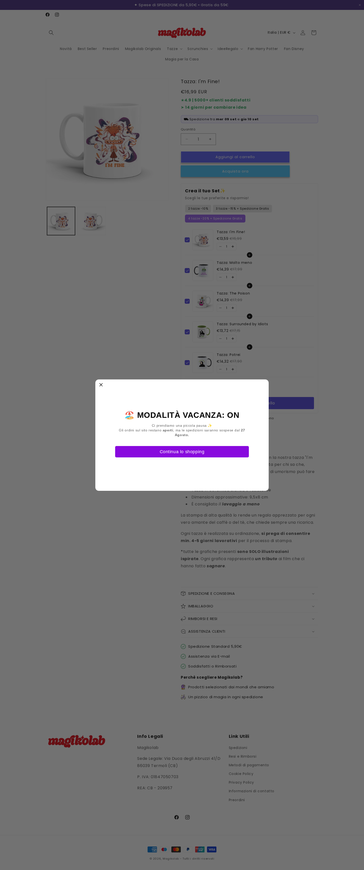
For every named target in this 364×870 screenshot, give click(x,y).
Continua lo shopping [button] (182, 451)
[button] (101, 385)
